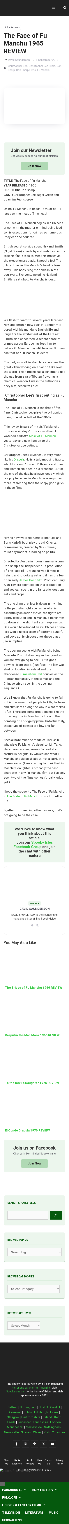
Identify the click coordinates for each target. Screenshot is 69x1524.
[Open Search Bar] (65, 8)
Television (11, 1512)
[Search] (56, 1215)
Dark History (42, 1490)
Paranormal (12, 1490)
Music (53, 1512)
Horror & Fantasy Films (21, 1505)
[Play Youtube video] (34, 762)
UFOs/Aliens (12, 1520)
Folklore (9, 1497)
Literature (34, 1512)
